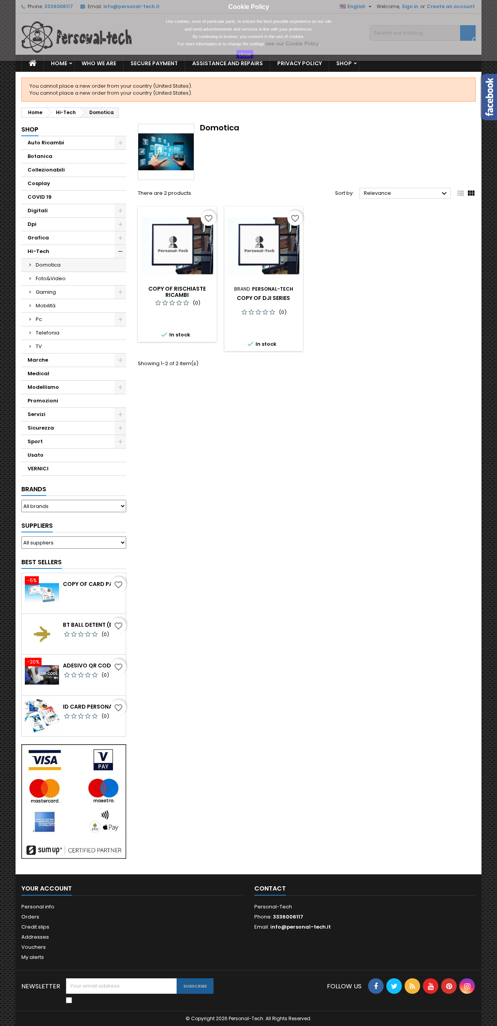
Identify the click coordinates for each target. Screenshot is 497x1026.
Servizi (36, 414)
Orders (30, 916)
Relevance (406, 193)
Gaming (46, 292)
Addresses (35, 937)
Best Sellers (41, 562)
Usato (35, 455)
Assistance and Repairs (227, 63)
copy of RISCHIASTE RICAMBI (177, 292)
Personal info (37, 906)
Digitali (38, 210)
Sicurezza (41, 428)
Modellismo (43, 387)
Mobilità (46, 305)
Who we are (99, 63)
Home (59, 63)
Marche (38, 360)
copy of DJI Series (263, 298)
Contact (270, 888)
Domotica (48, 265)
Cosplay (39, 183)
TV (39, 346)
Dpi (32, 224)
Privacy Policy (299, 63)
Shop (344, 63)
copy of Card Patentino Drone (93, 584)
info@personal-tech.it (300, 927)
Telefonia (47, 332)
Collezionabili (46, 169)
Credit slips (35, 927)
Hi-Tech (38, 251)
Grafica (38, 237)
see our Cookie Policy (292, 43)
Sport (35, 441)
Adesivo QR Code (88, 665)
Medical (38, 373)
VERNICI (38, 468)
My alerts (32, 957)
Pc (39, 319)
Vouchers (33, 947)
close (244, 54)
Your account (46, 888)
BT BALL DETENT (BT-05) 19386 (93, 625)
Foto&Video (51, 278)
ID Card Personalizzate (93, 707)
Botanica (40, 156)
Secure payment (154, 63)
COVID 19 (40, 197)
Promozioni (43, 400)
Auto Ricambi (46, 142)
